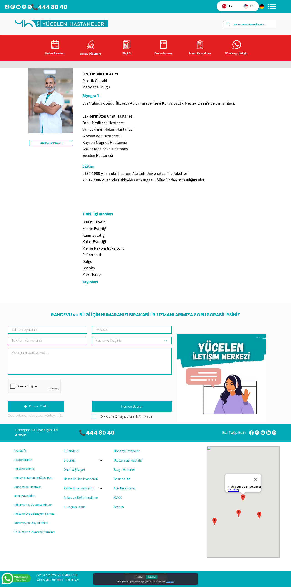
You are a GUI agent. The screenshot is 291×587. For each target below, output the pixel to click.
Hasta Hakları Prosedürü (81, 479)
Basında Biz (122, 479)
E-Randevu (71, 451)
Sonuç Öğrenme (90, 53)
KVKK (118, 497)
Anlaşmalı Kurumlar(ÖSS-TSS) (33, 478)
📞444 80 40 (46, 7)
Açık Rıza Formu (125, 488)
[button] (36, 406)
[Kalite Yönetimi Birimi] (101, 488)
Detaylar (170, 581)
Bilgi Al (126, 53)
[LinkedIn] (24, 7)
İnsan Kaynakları (200, 53)
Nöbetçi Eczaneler (127, 451)
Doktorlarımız (163, 53)
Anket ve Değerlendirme (81, 497)
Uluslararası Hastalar (27, 487)
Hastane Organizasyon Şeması (34, 514)
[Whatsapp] (274, 432)
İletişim (119, 507)
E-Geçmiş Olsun (75, 507)
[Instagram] (12, 7)
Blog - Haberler (124, 469)
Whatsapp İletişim (236, 53)
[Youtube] (18, 7)
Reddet (139, 577)
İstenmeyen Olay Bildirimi (31, 523)
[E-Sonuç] (101, 460)
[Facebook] (7, 7)
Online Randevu (55, 53)
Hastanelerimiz (24, 469)
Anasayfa (20, 451)
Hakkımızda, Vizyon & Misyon (33, 505)
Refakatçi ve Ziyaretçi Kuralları (34, 532)
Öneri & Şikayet (74, 469)
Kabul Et (152, 577)
